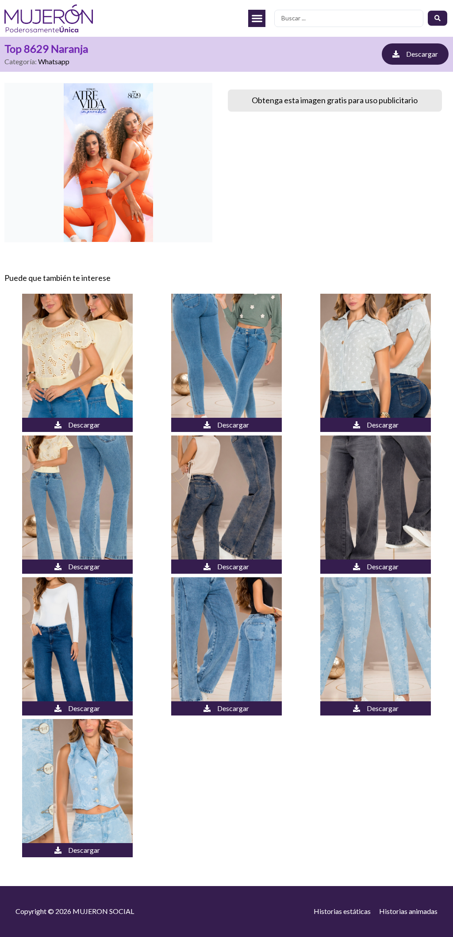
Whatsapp (53, 61)
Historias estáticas (342, 911)
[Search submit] (437, 18)
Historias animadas (408, 911)
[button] (256, 18)
